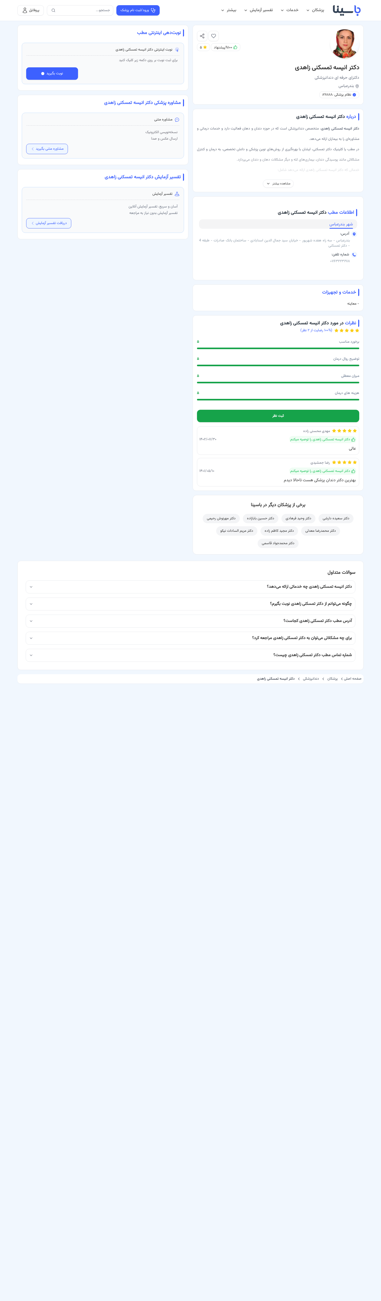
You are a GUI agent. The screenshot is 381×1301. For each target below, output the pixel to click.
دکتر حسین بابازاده (260, 518)
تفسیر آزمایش (261, 10)
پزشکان (318, 10)
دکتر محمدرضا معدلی (320, 531)
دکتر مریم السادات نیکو (236, 531)
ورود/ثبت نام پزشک (135, 10)
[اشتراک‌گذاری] (202, 36)
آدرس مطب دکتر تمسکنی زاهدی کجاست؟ (318, 621)
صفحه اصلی (353, 678)
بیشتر (231, 10)
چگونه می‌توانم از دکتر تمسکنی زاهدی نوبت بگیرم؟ (311, 604)
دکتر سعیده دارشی (336, 518)
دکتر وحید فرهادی (298, 518)
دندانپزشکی (311, 678)
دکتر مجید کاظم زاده (279, 531)
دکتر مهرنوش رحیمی (221, 518)
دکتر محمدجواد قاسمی (278, 543)
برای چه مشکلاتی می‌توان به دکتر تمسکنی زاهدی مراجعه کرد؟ (302, 638)
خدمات (292, 10)
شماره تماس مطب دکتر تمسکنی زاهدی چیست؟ (312, 655)
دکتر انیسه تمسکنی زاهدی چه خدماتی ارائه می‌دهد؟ (309, 587)
